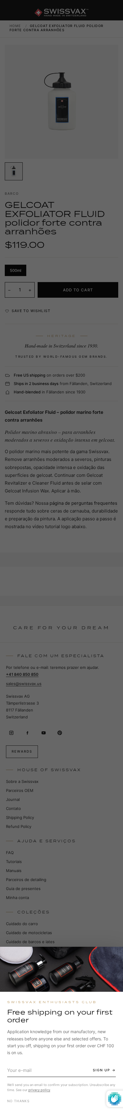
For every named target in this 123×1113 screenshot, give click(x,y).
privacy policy (39, 1090)
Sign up (101, 1070)
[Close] (113, 956)
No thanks (18, 1101)
